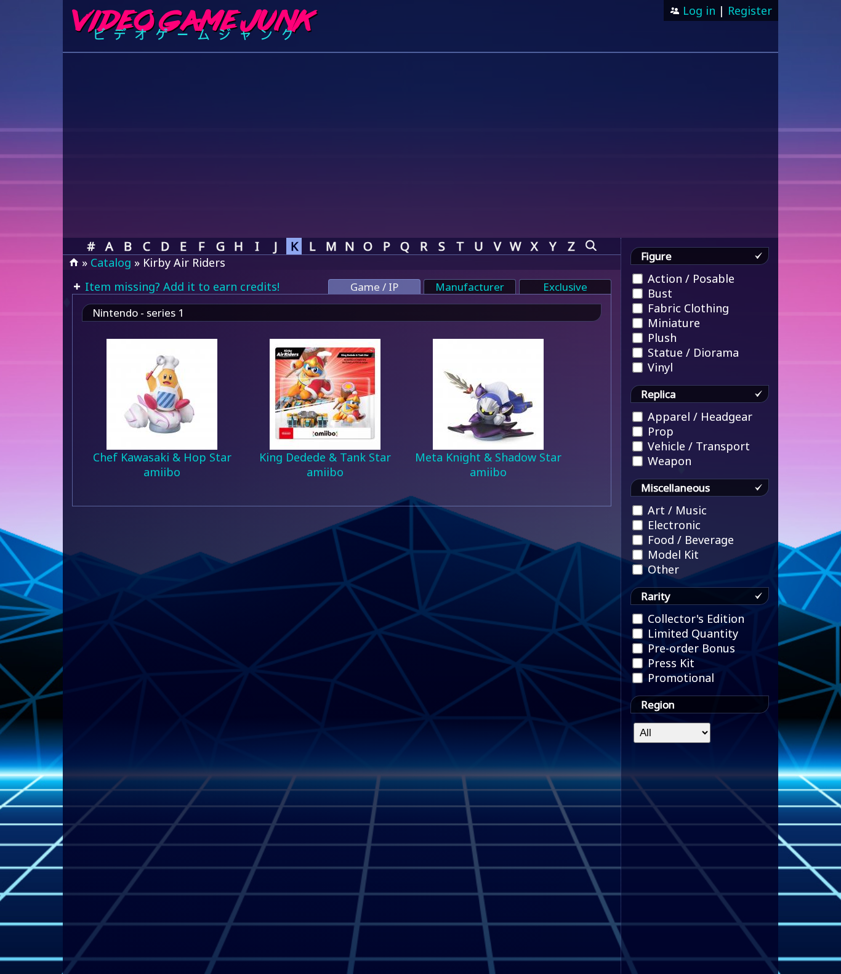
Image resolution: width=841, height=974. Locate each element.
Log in (697, 10)
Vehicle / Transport (697, 446)
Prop (659, 431)
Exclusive (565, 287)
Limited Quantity (691, 633)
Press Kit (669, 662)
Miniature (672, 322)
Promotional (679, 677)
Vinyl (659, 367)
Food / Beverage (689, 539)
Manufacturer (469, 287)
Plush (661, 337)
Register (750, 10)
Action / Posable (689, 278)
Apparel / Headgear (698, 416)
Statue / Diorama (692, 352)
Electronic (673, 524)
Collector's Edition (694, 618)
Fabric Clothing (687, 308)
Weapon (668, 460)
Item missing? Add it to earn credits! (181, 286)
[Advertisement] (420, 145)
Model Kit (672, 554)
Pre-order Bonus (690, 648)
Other (662, 569)
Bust (658, 293)
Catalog (111, 262)
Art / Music (676, 510)
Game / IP (374, 287)
